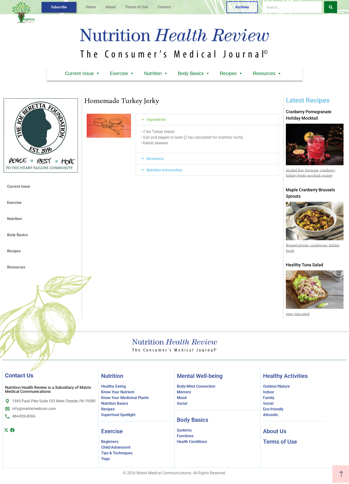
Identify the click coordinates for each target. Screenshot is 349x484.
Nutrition (153, 73)
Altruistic (270, 415)
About (110, 7)
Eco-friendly (273, 409)
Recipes (228, 73)
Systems (184, 430)
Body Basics (191, 73)
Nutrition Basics (114, 403)
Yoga (105, 458)
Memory (184, 392)
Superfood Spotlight (118, 415)
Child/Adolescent (115, 447)
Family (268, 397)
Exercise (119, 73)
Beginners (109, 441)
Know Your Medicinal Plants (125, 397)
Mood (182, 397)
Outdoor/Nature (276, 386)
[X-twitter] (6, 430)
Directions (155, 158)
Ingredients (156, 119)
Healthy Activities (285, 376)
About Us (274, 431)
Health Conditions (192, 441)
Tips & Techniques (116, 453)
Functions (185, 436)
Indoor (268, 392)
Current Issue (79, 73)
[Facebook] (12, 430)
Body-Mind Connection (196, 386)
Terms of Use (136, 7)
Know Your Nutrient (117, 392)
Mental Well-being (200, 376)
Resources (264, 73)
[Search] (330, 7)
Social (182, 403)
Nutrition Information (164, 170)
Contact (164, 7)
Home (91, 7)
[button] (207, 119)
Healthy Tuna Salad (304, 264)
